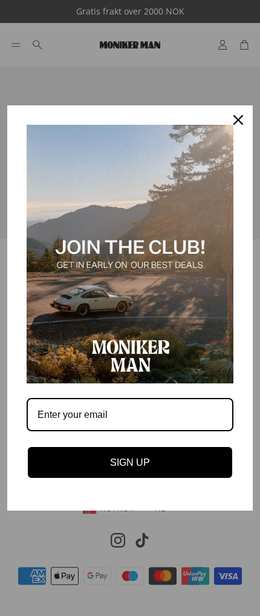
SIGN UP (130, 462)
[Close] (238, 119)
